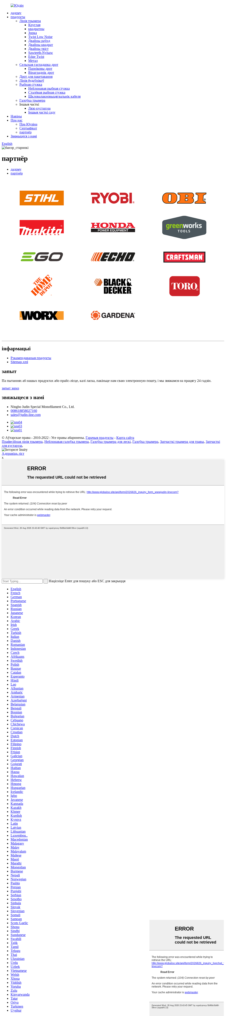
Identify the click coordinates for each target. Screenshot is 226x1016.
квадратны (36, 29)
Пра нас (17, 120)
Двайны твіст (38, 49)
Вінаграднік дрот (41, 72)
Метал (33, 61)
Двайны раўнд (39, 41)
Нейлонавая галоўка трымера (66, 442)
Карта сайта (125, 438)
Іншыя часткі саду (41, 112)
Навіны (16, 116)
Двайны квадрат (40, 45)
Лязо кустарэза (39, 108)
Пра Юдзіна (28, 124)
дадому (16, 13)
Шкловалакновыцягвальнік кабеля (54, 96)
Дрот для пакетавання (36, 76)
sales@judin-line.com (26, 415)
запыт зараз (10, 388)
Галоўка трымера (32, 100)
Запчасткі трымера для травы (182, 442)
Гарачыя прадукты (99, 438)
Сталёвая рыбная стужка (46, 92)
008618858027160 (24, 411)
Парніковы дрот (40, 68)
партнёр (25, 132)
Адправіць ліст (13, 453)
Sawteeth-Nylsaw (40, 53)
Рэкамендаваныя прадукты (31, 358)
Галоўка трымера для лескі (110, 442)
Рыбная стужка (30, 84)
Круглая (34, 25)
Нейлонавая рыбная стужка (49, 88)
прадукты (18, 17)
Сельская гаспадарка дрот (38, 64)
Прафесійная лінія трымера (22, 442)
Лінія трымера (30, 21)
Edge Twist (36, 57)
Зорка (32, 33)
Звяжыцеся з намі (24, 136)
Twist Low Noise (40, 37)
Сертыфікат (28, 128)
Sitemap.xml (19, 362)
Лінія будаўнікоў (31, 80)
